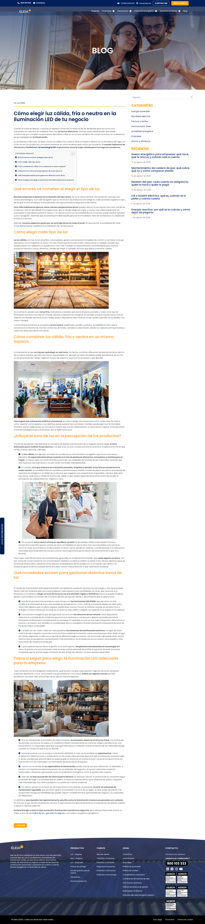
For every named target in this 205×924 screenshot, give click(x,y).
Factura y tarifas (139, 121)
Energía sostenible (140, 111)
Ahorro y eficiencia (140, 141)
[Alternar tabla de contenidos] (71, 154)
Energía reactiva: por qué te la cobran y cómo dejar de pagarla (160, 211)
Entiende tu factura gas (106, 875)
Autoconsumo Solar (141, 126)
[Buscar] (191, 97)
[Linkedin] (167, 869)
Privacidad (169, 919)
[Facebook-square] (172, 869)
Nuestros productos (78, 881)
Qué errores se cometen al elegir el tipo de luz (35, 157)
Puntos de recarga (78, 866)
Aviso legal (127, 862)
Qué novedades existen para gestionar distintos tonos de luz (42, 175)
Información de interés (132, 883)
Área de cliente (103, 854)
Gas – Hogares (76, 858)
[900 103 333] (18, 3)
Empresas (106, 11)
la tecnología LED (47, 147)
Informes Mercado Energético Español (138, 895)
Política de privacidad (132, 866)
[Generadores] (137, 3)
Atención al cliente (168, 11)
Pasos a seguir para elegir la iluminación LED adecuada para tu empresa (46, 180)
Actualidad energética (142, 131)
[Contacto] (34, 3)
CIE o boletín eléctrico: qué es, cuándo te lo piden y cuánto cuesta (158, 197)
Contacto (40, 3)
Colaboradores (127, 3)
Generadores (145, 3)
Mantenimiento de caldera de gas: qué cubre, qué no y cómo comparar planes (160, 169)
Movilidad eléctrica (140, 116)
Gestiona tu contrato (105, 862)
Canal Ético (127, 854)
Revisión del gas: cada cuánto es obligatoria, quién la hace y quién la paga (160, 183)
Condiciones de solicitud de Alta (136, 879)
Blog (185, 11)
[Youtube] (181, 869)
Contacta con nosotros (175, 854)
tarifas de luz (38, 813)
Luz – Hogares (76, 854)
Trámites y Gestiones (105, 858)
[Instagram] (176, 869)
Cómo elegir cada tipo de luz (29, 162)
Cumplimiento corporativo (134, 875)
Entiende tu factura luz (106, 870)
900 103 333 (26, 3)
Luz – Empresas (76, 862)
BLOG (102, 50)
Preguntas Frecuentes (106, 866)
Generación (122, 11)
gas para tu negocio (55, 813)
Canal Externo (128, 858)
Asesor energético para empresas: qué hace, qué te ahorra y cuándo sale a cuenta (160, 156)
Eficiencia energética (144, 11)
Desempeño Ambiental (132, 891)
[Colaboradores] (118, 3)
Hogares (95, 11)
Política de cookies (130, 870)
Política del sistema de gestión (135, 887)
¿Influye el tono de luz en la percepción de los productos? (40, 171)
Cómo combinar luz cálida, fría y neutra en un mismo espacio (42, 166)
